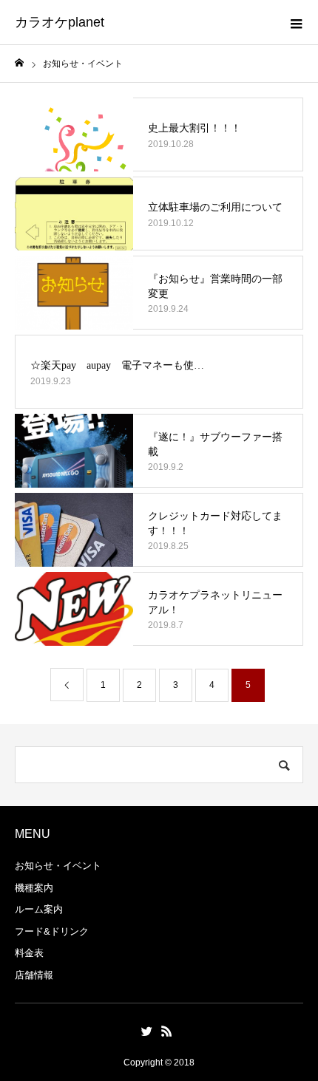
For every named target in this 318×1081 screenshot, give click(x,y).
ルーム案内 (39, 909)
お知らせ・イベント (58, 865)
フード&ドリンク (52, 931)
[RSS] (166, 1030)
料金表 (29, 952)
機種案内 (34, 887)
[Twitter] (146, 1030)
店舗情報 (34, 975)
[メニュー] (296, 22)
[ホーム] (19, 63)
